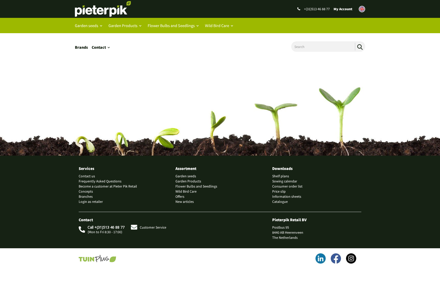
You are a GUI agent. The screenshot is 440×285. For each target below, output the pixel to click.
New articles (184, 201)
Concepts (86, 191)
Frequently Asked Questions (100, 181)
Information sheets (286, 196)
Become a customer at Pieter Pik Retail (108, 186)
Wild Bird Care (217, 25)
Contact (99, 47)
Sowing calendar (284, 181)
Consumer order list (287, 186)
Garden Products (123, 25)
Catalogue (280, 201)
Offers (179, 196)
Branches (86, 196)
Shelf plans (280, 176)
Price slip (279, 191)
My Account (343, 9)
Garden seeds (86, 25)
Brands (81, 47)
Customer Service (153, 227)
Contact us (87, 176)
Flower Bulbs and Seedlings (171, 25)
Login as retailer (91, 201)
